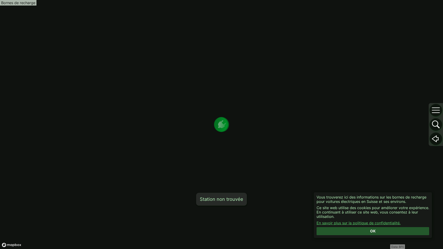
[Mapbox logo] (11, 245)
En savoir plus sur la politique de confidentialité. (359, 223)
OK (373, 231)
